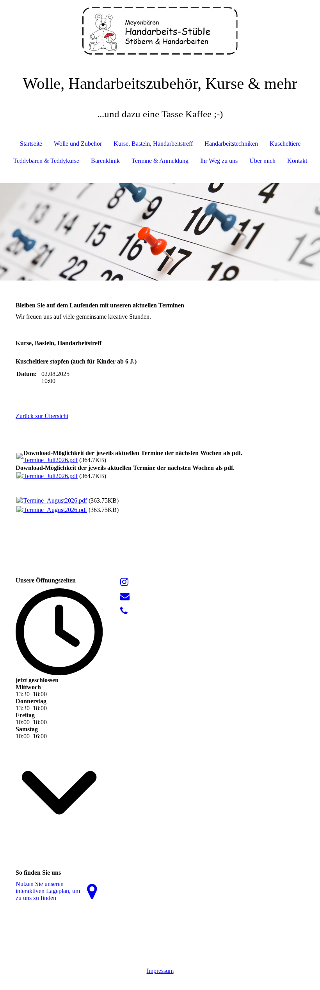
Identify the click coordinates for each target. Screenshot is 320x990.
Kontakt (297, 160)
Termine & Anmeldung (160, 160)
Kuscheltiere (285, 143)
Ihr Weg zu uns (219, 160)
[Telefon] (124, 611)
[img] (160, 29)
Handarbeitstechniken (231, 143)
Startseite (31, 143)
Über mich (262, 160)
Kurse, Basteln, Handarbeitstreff (153, 143)
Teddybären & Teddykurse (46, 160)
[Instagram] (124, 582)
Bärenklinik (105, 160)
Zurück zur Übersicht (42, 416)
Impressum (160, 970)
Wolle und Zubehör (78, 143)
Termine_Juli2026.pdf (50, 460)
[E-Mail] (125, 596)
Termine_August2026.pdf (55, 500)
